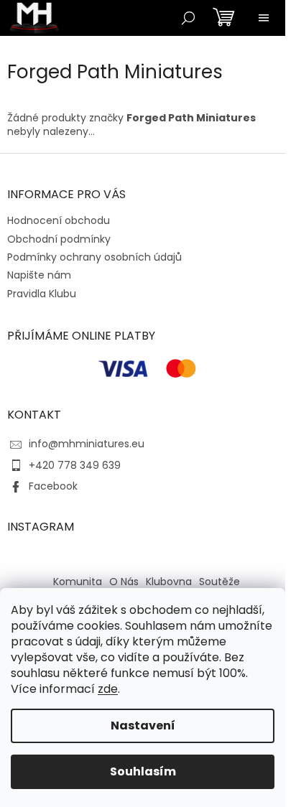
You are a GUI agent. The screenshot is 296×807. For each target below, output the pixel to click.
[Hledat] (188, 18)
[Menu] (263, 18)
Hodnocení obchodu (58, 220)
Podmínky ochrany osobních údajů (94, 257)
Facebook (53, 486)
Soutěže (219, 581)
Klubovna (169, 581)
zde (108, 689)
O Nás (124, 581)
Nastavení (143, 725)
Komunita (77, 581)
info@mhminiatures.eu (86, 444)
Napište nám (39, 275)
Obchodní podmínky (59, 239)
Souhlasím (143, 771)
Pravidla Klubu (41, 293)
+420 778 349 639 (75, 465)
